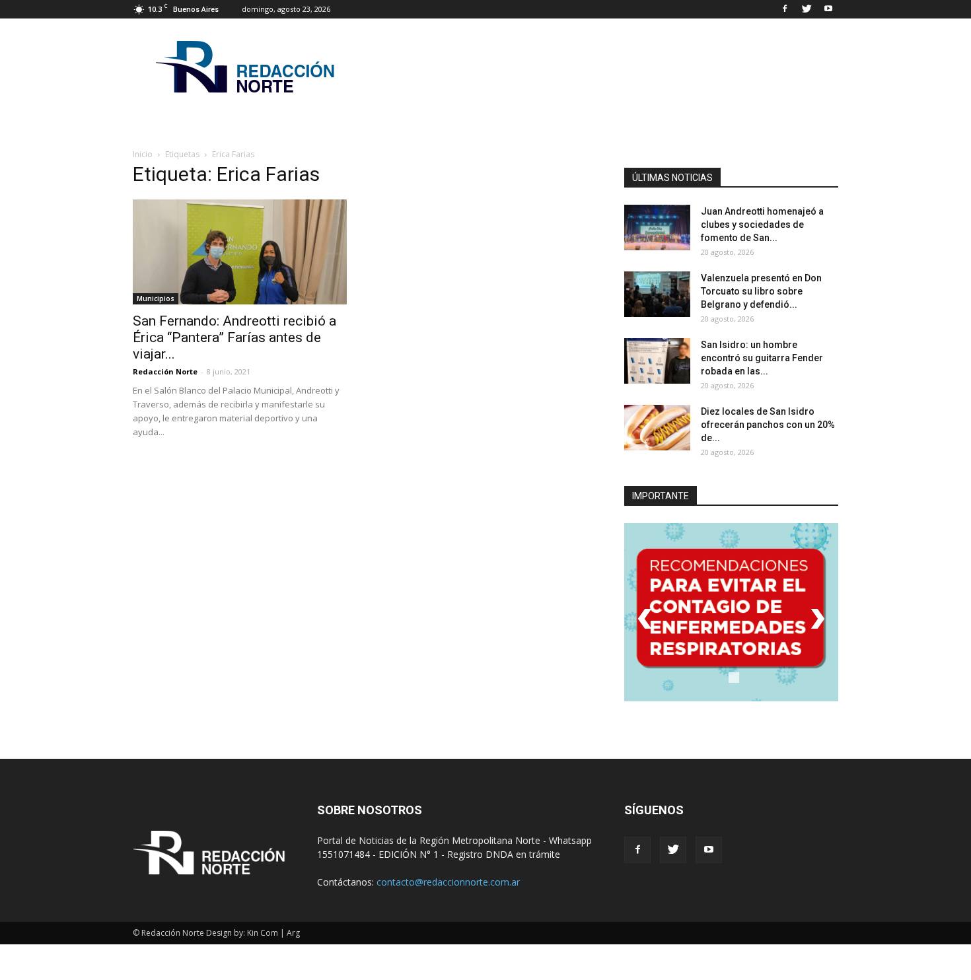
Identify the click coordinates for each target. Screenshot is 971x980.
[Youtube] (828, 9)
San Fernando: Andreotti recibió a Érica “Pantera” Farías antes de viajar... (234, 337)
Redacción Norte (165, 371)
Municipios (155, 298)
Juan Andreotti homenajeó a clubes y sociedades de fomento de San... (762, 224)
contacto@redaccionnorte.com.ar (448, 882)
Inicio (143, 154)
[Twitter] (806, 9)
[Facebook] (785, 9)
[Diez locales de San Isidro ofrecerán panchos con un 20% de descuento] (657, 427)
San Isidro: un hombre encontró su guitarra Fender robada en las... (762, 357)
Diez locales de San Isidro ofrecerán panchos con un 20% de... (768, 424)
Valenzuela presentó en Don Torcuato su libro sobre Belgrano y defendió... (761, 291)
